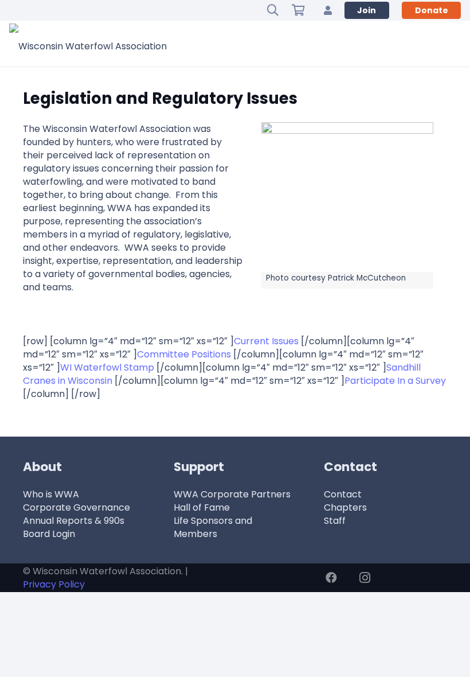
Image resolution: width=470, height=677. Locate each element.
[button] (272, 10)
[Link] (328, 10)
